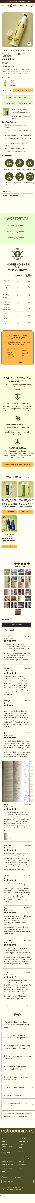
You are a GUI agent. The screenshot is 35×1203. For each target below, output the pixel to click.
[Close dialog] (33, 591)
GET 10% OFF (9, 607)
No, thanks (9, 610)
